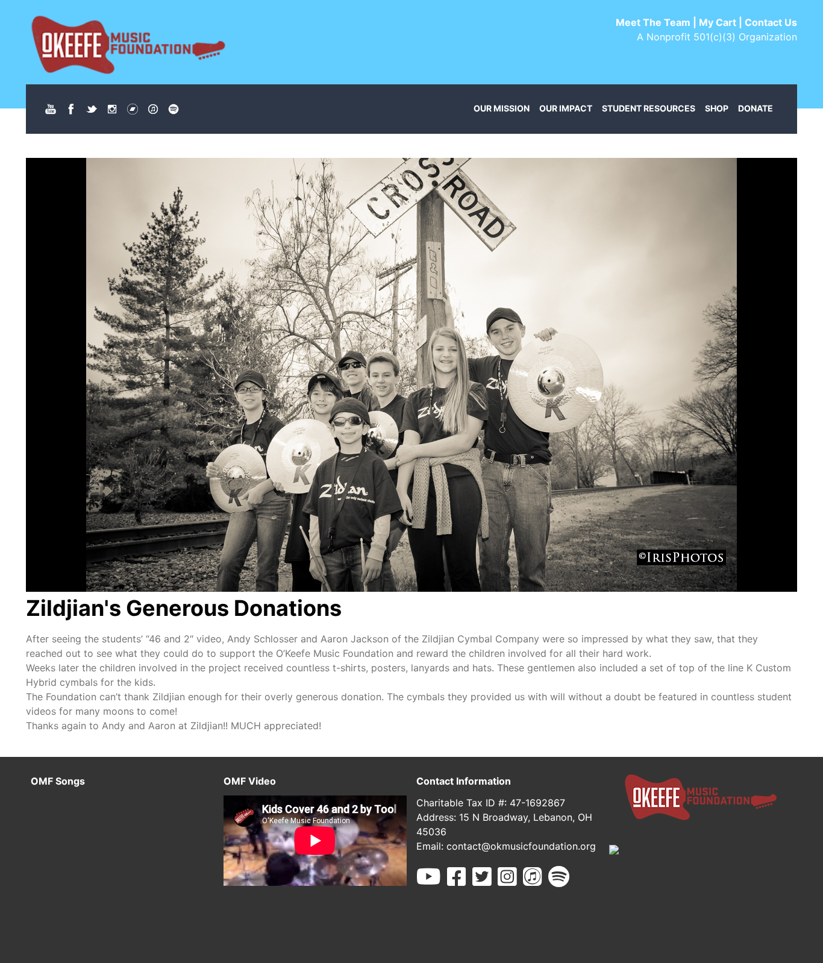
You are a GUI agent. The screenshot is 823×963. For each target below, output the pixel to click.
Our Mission (502, 108)
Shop (716, 108)
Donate (755, 108)
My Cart (717, 22)
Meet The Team (653, 22)
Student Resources (648, 108)
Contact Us (771, 22)
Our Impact (565, 108)
